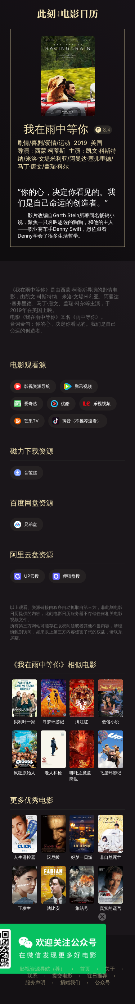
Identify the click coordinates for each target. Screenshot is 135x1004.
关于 (110, 969)
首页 (85, 969)
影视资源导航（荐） (42, 969)
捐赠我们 (70, 982)
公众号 (102, 982)
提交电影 (62, 975)
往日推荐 (97, 975)
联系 (32, 975)
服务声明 (35, 982)
